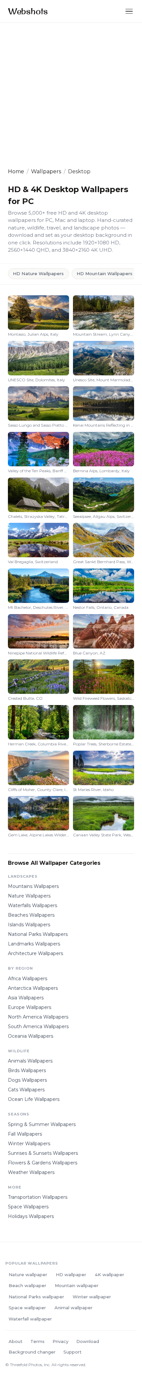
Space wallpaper (27, 1307)
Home (16, 171)
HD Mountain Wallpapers (105, 273)
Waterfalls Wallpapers (32, 905)
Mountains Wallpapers (33, 886)
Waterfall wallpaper (30, 1318)
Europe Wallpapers (29, 1007)
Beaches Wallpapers (31, 915)
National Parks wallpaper (36, 1296)
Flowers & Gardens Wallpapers (42, 1163)
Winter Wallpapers (29, 1144)
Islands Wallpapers (29, 925)
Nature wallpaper (28, 1274)
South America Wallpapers (38, 1026)
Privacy (60, 1341)
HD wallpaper (71, 1274)
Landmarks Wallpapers (34, 944)
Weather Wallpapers (31, 1172)
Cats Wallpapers (26, 1090)
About (15, 1341)
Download (87, 1341)
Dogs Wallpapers (27, 1080)
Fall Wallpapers (25, 1134)
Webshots (28, 11)
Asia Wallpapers (26, 998)
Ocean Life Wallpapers (33, 1099)
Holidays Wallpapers (31, 1216)
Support (72, 1352)
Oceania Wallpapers (30, 1036)
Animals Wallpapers (30, 1061)
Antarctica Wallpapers (33, 988)
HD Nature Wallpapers (38, 273)
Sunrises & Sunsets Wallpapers (43, 1153)
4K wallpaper (109, 1274)
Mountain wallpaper (76, 1285)
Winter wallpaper (92, 1296)
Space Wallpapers (28, 1207)
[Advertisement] (71, 95)
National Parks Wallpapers (38, 934)
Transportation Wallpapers (37, 1197)
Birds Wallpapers (27, 1070)
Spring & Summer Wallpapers (42, 1124)
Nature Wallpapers (29, 896)
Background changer (32, 1352)
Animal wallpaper (73, 1307)
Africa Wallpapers (27, 979)
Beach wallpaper (27, 1285)
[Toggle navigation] (129, 11)
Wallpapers (46, 171)
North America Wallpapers (38, 1017)
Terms (37, 1341)
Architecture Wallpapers (35, 953)
